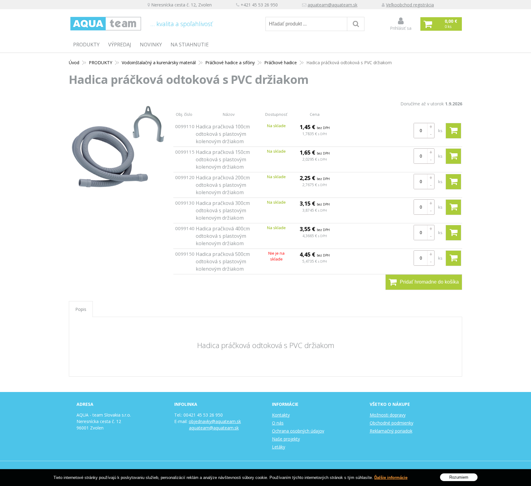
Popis (80, 309)
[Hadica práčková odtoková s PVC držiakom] (118, 146)
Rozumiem (458, 477)
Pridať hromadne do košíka (429, 281)
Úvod (74, 62)
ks (440, 130)
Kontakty (281, 415)
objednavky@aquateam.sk (215, 421)
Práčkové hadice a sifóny (230, 62)
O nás (278, 423)
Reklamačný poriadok (391, 431)
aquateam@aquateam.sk (332, 5)
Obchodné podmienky (391, 423)
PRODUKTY (86, 44)
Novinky (151, 44)
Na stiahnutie (190, 44)
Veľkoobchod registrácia (410, 5)
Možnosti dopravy (388, 415)
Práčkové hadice (280, 62)
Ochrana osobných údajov (298, 431)
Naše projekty (286, 439)
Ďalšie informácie (390, 477)
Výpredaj (119, 44)
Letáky (278, 447)
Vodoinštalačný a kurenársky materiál (159, 62)
